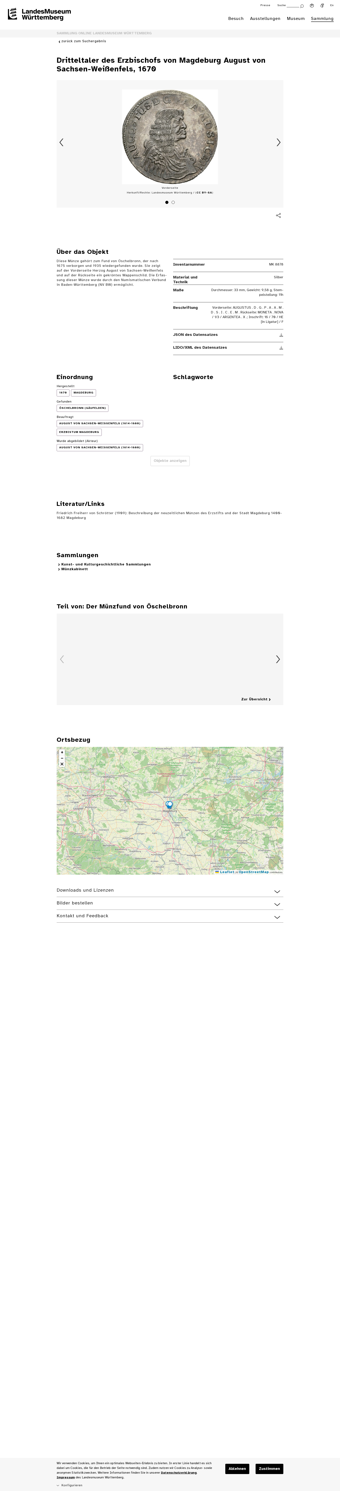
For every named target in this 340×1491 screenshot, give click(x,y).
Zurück (61, 142)
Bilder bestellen (75, 903)
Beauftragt (65, 417)
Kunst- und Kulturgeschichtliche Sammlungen (106, 564)
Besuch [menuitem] (236, 18)
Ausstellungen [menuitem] (265, 18)
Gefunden (64, 401)
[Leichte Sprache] (312, 5)
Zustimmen (269, 1469)
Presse (265, 5)
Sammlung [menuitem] (322, 18)
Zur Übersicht (254, 699)
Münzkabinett (74, 569)
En (332, 5)
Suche (281, 5)
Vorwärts (278, 142)
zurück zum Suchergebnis (83, 41)
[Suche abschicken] (302, 6)
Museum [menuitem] (296, 18)
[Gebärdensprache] (322, 5)
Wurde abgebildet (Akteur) (77, 441)
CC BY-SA (204, 192)
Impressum (66, 1477)
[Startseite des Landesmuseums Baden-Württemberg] (39, 17)
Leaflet (226, 872)
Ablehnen (237, 1469)
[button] (170, 806)
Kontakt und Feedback (82, 916)
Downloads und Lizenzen (85, 890)
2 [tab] (174, 203)
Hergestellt (66, 386)
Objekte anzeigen (170, 461)
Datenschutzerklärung (179, 1472)
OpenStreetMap (254, 872)
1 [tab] (167, 203)
